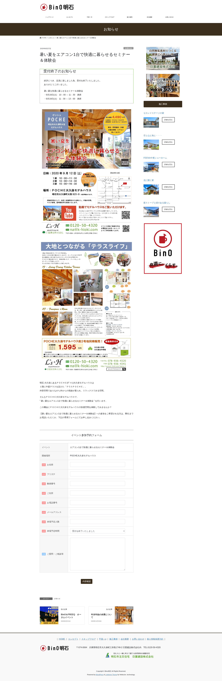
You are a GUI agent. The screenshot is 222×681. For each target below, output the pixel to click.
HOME (62, 639)
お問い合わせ (138, 639)
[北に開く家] (151, 193)
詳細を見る (168, 120)
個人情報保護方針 (155, 639)
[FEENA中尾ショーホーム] (151, 171)
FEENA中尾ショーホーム (155, 158)
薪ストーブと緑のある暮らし (157, 203)
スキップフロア (88, 639)
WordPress (100, 675)
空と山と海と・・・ (153, 135)
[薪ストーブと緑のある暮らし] (151, 215)
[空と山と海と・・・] (151, 148)
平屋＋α (102, 639)
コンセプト (73, 639)
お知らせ (128, 48)
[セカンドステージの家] (151, 126)
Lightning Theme (111, 675)
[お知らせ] (49, 612)
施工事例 (113, 639)
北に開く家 (149, 180)
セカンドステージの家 (154, 113)
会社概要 (125, 639)
